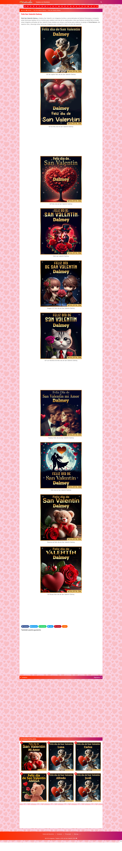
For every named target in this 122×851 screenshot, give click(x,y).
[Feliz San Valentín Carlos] (88, 756)
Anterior (24, 677)
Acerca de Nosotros (48, 834)
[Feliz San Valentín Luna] (61, 756)
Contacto (59, 834)
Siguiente (97, 677)
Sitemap (76, 834)
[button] (24, 6)
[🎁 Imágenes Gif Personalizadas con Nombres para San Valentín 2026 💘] (34, 756)
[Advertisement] (61, 140)
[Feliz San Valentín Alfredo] (61, 787)
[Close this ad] (121, 841)
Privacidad (68, 834)
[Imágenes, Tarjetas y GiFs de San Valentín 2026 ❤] (26, 2)
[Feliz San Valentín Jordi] (88, 787)
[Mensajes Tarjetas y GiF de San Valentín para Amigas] (34, 787)
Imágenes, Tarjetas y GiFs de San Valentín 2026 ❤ (63, 838)
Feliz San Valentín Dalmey (31, 14)
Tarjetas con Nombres (43, 2)
